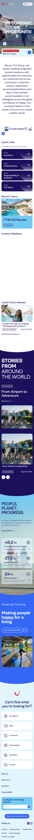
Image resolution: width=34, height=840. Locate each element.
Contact (4, 829)
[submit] (29, 806)
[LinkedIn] (28, 823)
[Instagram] (31, 823)
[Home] (8, 3)
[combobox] (17, 807)
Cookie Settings (14, 833)
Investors (5, 786)
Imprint (4, 833)
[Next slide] (8, 477)
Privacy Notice (15, 829)
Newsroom (6, 780)
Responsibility (7, 792)
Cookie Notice (27, 829)
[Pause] (4, 43)
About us (5, 774)
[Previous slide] (3, 477)
